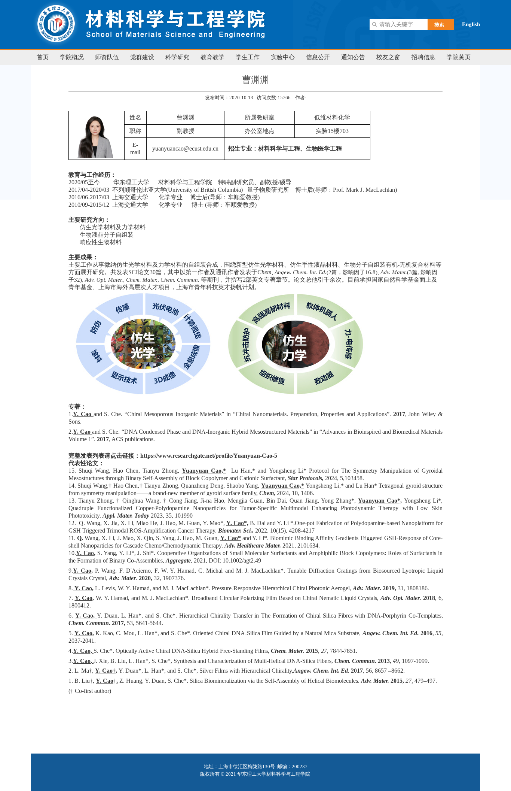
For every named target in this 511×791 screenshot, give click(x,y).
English (471, 24)
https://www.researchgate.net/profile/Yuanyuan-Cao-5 (208, 455)
